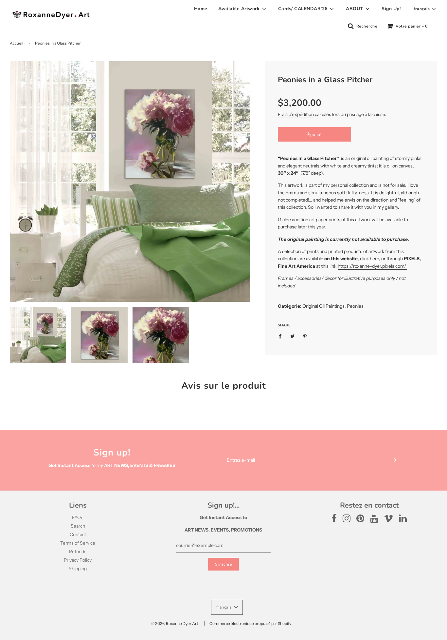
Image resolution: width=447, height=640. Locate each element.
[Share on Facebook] (282, 335)
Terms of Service (77, 543)
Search (78, 526)
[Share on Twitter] (292, 335)
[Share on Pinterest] (305, 335)
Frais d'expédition (296, 114)
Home (200, 9)
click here (369, 259)
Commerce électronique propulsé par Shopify (250, 623)
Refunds (77, 551)
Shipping (78, 569)
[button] (424, 9)
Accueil (16, 43)
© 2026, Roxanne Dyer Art (174, 623)
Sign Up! (391, 9)
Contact (78, 534)
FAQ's (77, 517)
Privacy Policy (78, 560)
